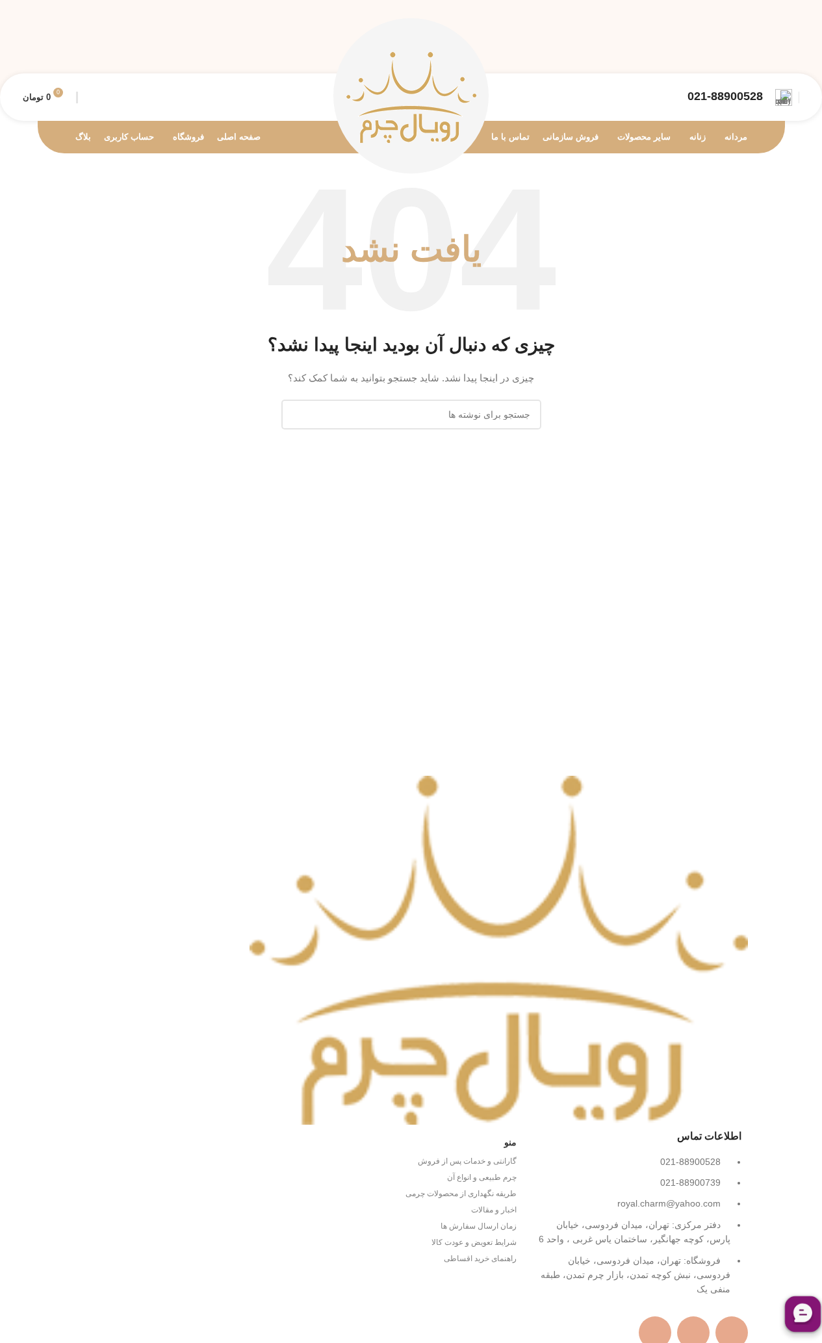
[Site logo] (411, 96)
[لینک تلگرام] (736, 48)
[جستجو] (89, 97)
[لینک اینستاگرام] (786, 48)
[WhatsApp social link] (761, 48)
